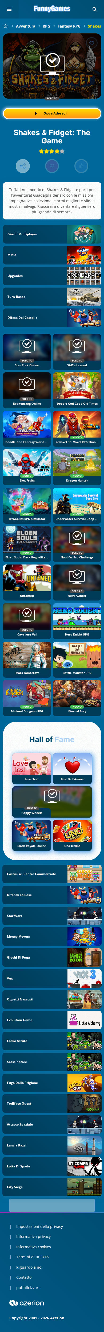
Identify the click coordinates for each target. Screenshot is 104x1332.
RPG (46, 26)
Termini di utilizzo (32, 1256)
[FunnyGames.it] (6, 26)
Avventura (25, 26)
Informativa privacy (33, 1236)
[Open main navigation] (9, 9)
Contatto (23, 1277)
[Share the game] (23, 166)
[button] (94, 9)
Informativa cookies (33, 1246)
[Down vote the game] (52, 166)
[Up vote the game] (81, 166)
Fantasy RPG (69, 26)
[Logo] (52, 9)
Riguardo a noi (29, 1267)
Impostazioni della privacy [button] (39, 1226)
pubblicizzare (28, 1287)
